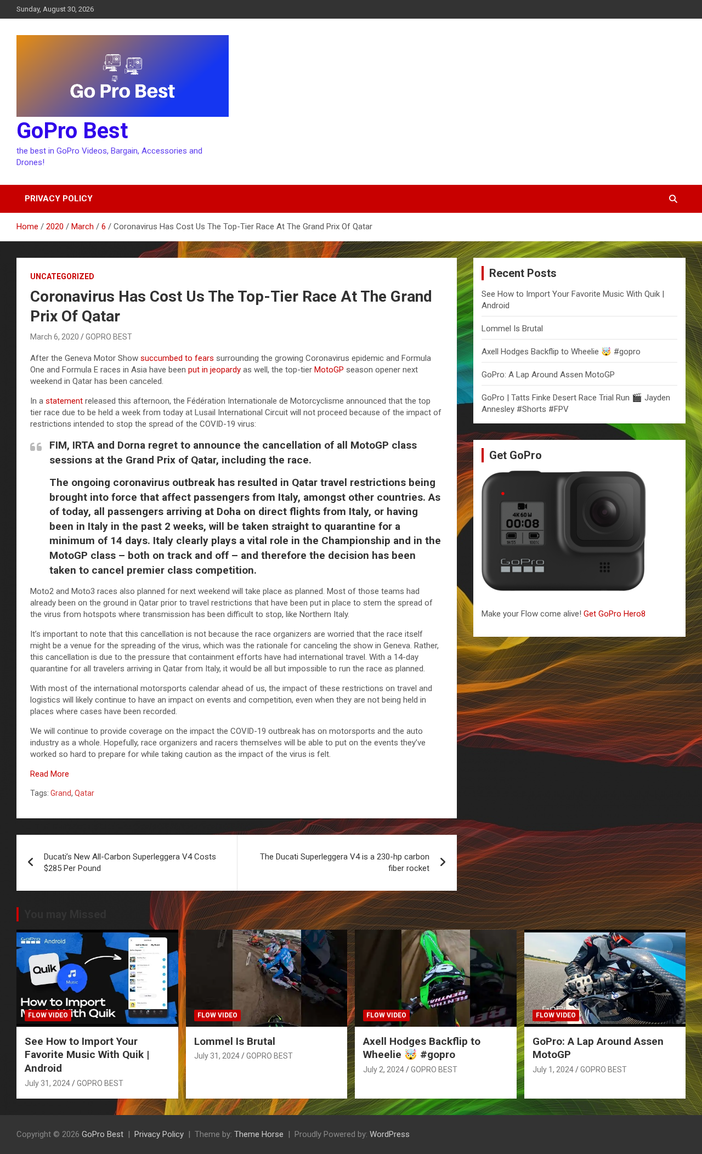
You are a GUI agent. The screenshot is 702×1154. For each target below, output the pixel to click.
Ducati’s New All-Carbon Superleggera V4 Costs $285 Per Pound (130, 862)
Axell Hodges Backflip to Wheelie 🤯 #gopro (561, 352)
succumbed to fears (177, 358)
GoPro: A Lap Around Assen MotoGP (548, 375)
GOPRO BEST (109, 336)
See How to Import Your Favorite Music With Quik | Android (87, 1054)
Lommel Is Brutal (512, 328)
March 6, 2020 (54, 336)
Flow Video (48, 1015)
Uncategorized (62, 276)
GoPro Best (72, 131)
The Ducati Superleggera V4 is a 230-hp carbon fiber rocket (344, 862)
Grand (60, 793)
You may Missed (65, 914)
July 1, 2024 (553, 1069)
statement (64, 401)
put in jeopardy (214, 370)
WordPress (390, 1134)
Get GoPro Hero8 (616, 614)
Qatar (84, 793)
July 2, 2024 (383, 1069)
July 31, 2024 (47, 1083)
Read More (49, 774)
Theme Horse (259, 1134)
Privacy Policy (59, 198)
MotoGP (329, 370)
